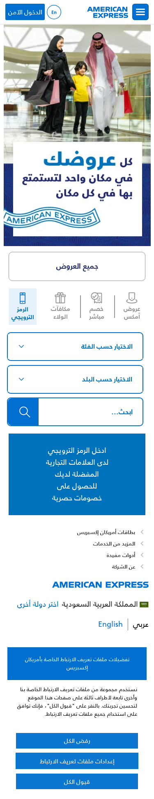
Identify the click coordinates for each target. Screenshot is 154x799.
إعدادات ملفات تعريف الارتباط (77, 761)
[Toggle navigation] (140, 12)
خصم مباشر (96, 313)
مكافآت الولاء (60, 313)
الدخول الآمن (25, 12)
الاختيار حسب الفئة (107, 346)
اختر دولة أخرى (38, 604)
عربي (141, 624)
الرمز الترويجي (22, 313)
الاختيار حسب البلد (107, 379)
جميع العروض (77, 266)
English (54, 12)
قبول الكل (77, 781)
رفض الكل (77, 740)
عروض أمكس (132, 313)
